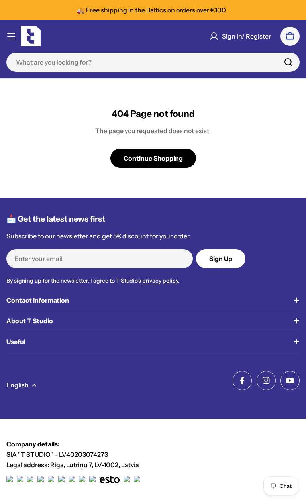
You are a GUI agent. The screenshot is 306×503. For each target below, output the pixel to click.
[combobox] (153, 62)
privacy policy (160, 280)
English (17, 385)
